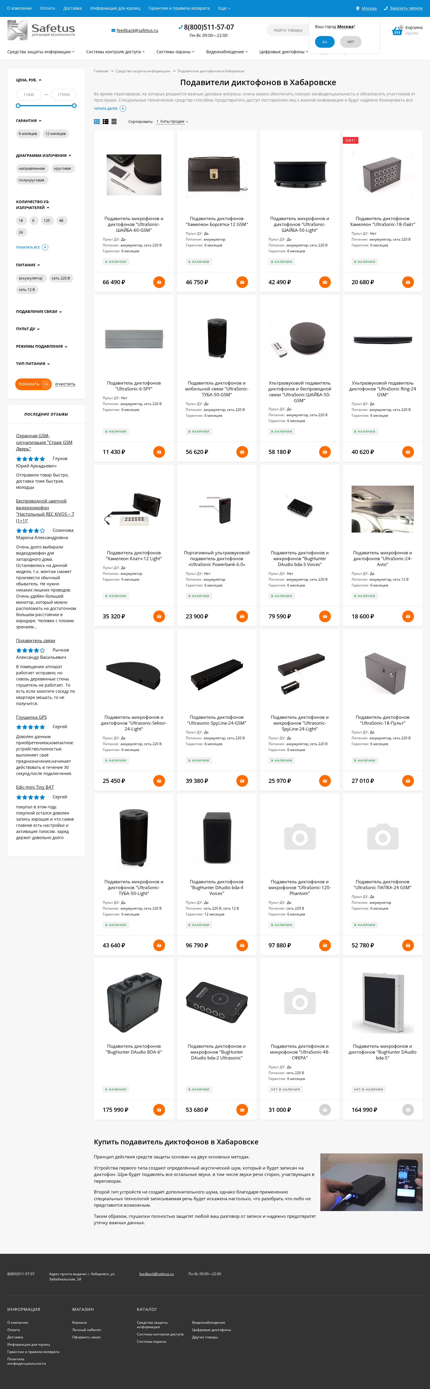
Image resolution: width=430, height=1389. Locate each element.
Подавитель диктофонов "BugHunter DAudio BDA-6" (134, 1049)
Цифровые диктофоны (211, 1329)
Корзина (79, 1322)
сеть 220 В (61, 278)
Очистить (65, 384)
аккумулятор (30, 278)
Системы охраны (151, 1341)
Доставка (72, 8)
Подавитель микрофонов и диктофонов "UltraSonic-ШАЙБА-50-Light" (299, 224)
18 (21, 220)
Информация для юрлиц (115, 8)
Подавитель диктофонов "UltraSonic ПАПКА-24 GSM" (383, 884)
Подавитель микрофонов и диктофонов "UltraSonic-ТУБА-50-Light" (134, 887)
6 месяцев (28, 133)
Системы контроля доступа (160, 1334)
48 (61, 220)
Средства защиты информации (143, 70)
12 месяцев (55, 133)
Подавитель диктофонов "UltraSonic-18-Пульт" (383, 720)
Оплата (47, 8)
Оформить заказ (86, 1337)
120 (47, 220)
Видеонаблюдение (208, 1322)
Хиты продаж (172, 121)
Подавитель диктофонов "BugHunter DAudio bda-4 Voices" (217, 887)
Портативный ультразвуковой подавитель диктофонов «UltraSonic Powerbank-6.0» (217, 558)
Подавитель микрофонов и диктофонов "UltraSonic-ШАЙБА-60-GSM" (134, 224)
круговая (62, 168)
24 (21, 232)
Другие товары (205, 1337)
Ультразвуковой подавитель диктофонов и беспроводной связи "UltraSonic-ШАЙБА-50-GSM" (299, 391)
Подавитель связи (35, 640)
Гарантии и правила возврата (179, 8)
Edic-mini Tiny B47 (35, 787)
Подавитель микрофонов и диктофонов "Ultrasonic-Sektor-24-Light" (134, 723)
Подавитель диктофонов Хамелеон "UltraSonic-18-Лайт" (382, 221)
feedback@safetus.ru (137, 30)
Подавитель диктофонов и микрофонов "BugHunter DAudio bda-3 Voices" (300, 558)
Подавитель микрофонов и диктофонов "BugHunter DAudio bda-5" (383, 1052)
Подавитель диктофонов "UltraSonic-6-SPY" (134, 386)
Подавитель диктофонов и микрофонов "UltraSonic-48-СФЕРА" (300, 1052)
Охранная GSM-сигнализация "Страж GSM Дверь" (44, 442)
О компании (19, 8)
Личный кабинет (87, 1329)
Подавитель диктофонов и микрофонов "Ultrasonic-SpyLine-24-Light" (300, 723)
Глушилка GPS (31, 717)
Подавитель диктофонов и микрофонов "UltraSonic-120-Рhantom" (300, 887)
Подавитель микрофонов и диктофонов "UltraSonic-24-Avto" (382, 558)
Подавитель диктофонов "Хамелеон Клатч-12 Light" (134, 555)
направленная (32, 168)
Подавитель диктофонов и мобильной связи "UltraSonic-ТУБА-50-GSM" (217, 388)
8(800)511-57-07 (209, 27)
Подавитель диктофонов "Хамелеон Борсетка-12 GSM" (217, 221)
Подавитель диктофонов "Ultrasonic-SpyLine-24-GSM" (216, 720)
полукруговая (31, 180)
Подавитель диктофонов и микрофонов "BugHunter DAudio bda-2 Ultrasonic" (217, 1052)
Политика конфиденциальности (26, 1361)
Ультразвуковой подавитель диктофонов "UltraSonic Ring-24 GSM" (382, 388)
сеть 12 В (27, 289)
